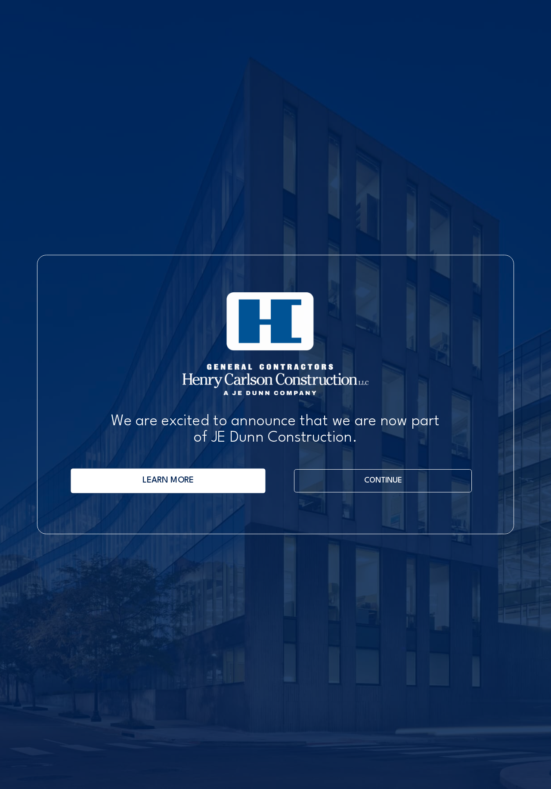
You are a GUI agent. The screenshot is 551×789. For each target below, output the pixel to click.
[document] (275, 394)
